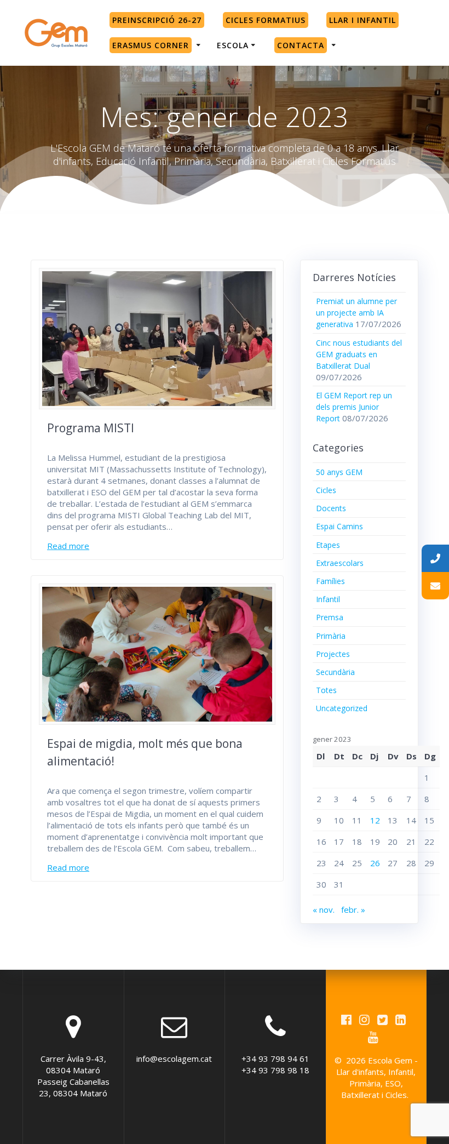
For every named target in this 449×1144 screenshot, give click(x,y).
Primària (331, 636)
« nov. (324, 909)
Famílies (330, 581)
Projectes (333, 654)
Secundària (335, 672)
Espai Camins (339, 526)
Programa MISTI (90, 428)
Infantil (328, 599)
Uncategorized (341, 708)
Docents (331, 508)
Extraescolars (340, 563)
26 (375, 862)
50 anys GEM (339, 472)
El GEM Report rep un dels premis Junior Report (354, 407)
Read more (68, 545)
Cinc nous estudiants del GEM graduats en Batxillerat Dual (359, 354)
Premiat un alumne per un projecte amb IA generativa (356, 312)
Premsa (329, 617)
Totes (326, 690)
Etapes (328, 545)
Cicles (326, 490)
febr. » (353, 909)
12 (375, 820)
